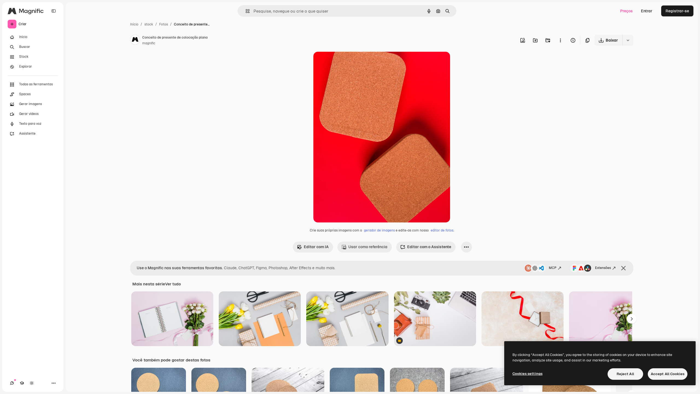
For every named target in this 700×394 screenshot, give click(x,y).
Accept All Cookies (667, 374)
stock (148, 24)
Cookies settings (527, 373)
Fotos (163, 24)
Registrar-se (677, 10)
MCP (552, 268)
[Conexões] (12, 383)
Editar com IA (316, 246)
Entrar (646, 10)
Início (134, 24)
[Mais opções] (560, 40)
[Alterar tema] (31, 383)
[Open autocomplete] (245, 11)
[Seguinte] (632, 318)
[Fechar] (623, 268)
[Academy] (22, 383)
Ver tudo (173, 284)
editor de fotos (442, 230)
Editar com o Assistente (429, 246)
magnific (148, 43)
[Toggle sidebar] (53, 11)
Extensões (603, 268)
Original (348, 62)
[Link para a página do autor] (135, 40)
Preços (626, 10)
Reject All (625, 374)
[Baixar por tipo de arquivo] (627, 40)
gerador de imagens (379, 230)
